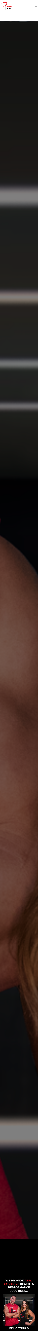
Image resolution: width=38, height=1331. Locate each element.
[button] (36, 6)
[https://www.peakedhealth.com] (6, 6)
